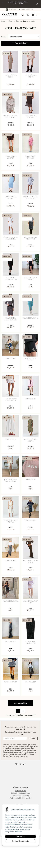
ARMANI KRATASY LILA (30, 602)
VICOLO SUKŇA (10, 358)
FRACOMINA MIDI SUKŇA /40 (10, 521)
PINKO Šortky (30, 480)
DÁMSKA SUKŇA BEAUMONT (30, 238)
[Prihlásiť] (28, 15)
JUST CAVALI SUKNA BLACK (30, 561)
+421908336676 (27, 9)
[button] (23, 15)
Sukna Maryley (10, 682)
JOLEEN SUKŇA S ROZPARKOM (10, 481)
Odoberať (32, 738)
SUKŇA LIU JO (10, 439)
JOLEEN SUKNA (10, 641)
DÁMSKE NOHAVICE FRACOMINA (10, 117)
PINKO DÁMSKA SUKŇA (10, 197)
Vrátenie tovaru (20, 791)
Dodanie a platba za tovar (20, 793)
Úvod (3, 21)
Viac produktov (20, 703)
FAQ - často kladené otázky (20, 798)
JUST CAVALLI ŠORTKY (30, 359)
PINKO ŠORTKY (30, 399)
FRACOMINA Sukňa (10, 601)
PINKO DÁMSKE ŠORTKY (11, 157)
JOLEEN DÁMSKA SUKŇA (30, 278)
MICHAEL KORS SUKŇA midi (30, 642)
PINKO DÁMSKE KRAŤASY (30, 157)
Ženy (11, 21)
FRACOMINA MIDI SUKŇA (30, 440)
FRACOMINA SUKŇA (30, 318)
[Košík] (33, 15)
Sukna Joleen (30, 682)
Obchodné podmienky (20, 795)
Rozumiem (20, 836)
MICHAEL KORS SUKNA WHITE (11, 400)
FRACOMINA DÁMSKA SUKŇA (10, 278)
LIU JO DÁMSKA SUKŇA (11, 76)
